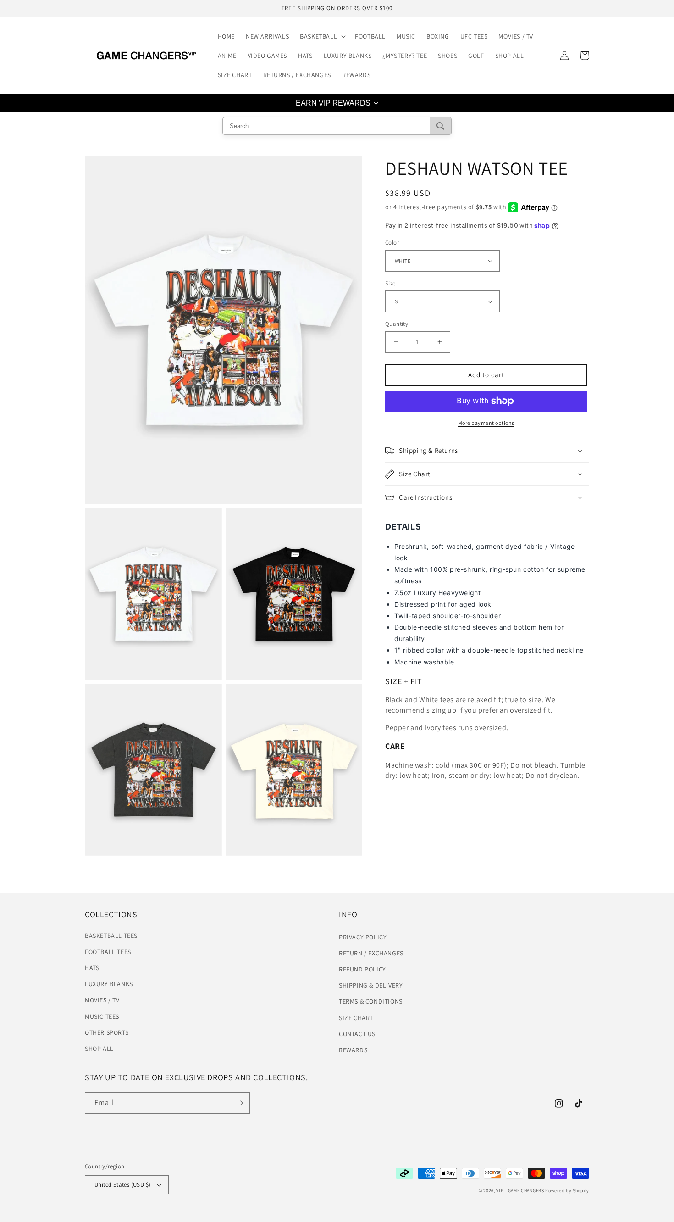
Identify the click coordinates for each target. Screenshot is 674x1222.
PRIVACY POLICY (363, 937)
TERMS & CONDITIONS (371, 1001)
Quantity (396, 324)
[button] (321, 36)
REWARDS (353, 1050)
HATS (92, 968)
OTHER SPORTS (106, 1032)
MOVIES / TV (102, 1000)
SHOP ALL (99, 1048)
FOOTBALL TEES (108, 952)
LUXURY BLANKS (109, 984)
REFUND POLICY (362, 969)
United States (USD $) (122, 1185)
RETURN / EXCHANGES (371, 953)
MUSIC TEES (102, 1016)
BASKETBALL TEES (111, 936)
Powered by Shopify (567, 1191)
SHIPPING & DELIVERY (371, 985)
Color (392, 242)
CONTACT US (357, 1034)
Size (390, 283)
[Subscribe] (239, 1103)
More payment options (486, 422)
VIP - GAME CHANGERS (520, 1191)
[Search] (440, 125)
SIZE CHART (356, 1018)
